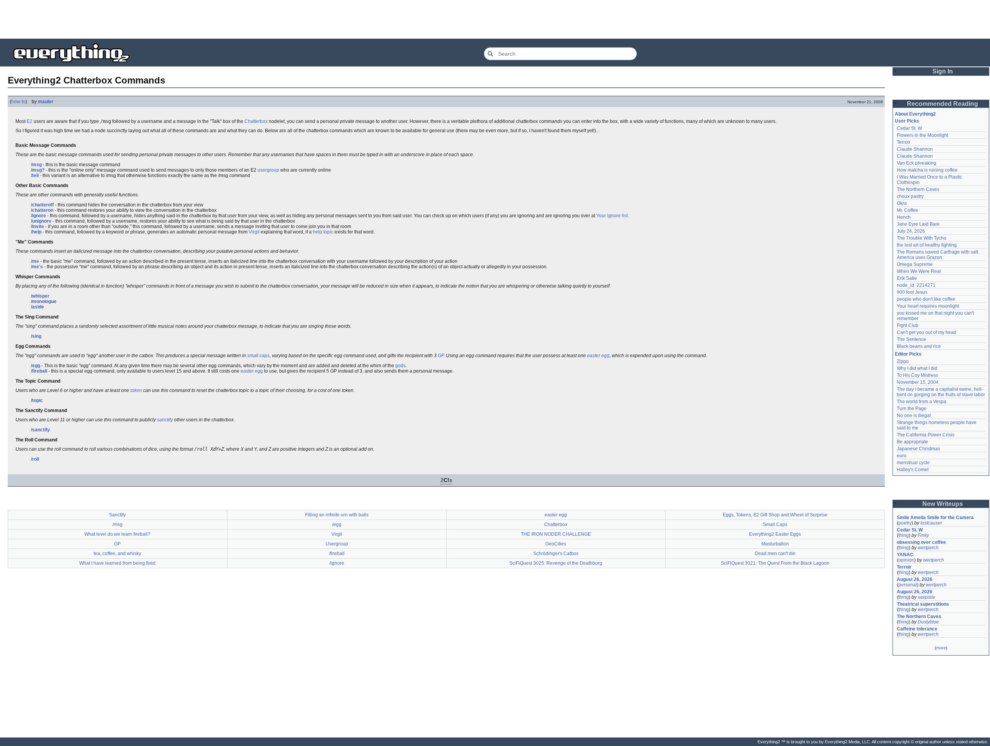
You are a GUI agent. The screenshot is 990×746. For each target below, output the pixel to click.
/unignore (41, 221)
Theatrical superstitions (923, 604)
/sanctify (40, 430)
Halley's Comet (913, 469)
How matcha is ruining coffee (927, 170)
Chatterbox (256, 121)
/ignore (38, 215)
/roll (35, 459)
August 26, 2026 (914, 579)
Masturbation (775, 544)
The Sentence (911, 339)
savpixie (926, 597)
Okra (902, 203)
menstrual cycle (913, 462)
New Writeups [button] (942, 504)
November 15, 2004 (918, 382)
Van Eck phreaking (916, 163)
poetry (904, 523)
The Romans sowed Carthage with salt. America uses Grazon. (938, 254)
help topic (323, 232)
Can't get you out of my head (926, 332)
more (941, 648)
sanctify (165, 419)
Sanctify (117, 515)
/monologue (43, 301)
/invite (37, 226)
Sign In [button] (942, 71)
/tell (35, 175)
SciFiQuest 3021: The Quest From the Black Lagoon (775, 563)
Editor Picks (908, 354)
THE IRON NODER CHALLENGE (556, 534)
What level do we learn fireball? (117, 534)
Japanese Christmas (918, 448)
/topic (37, 400)
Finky (923, 535)
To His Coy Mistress (917, 375)
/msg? (37, 170)
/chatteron (42, 210)
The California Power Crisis (925, 435)
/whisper (40, 296)
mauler (45, 101)
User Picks (907, 121)
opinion (906, 560)
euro (901, 455)
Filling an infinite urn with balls (337, 515)
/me (35, 261)
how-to (18, 101)
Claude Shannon (915, 149)
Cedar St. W (909, 128)
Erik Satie (907, 278)
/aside (37, 307)
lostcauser (931, 523)
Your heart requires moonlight (928, 306)
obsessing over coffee (921, 542)
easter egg (598, 355)
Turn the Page (912, 408)
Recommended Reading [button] (942, 103)
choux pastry (910, 196)
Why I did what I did (917, 368)
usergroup (268, 170)
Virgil (254, 232)
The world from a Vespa (921, 401)
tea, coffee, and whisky (117, 553)
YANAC (905, 554)
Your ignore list (612, 215)
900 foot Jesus (912, 292)
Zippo (903, 361)
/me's (37, 266)
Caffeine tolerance (917, 629)
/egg (35, 365)
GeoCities (555, 544)
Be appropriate (912, 442)
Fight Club (907, 325)
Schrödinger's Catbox (556, 553)
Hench (904, 217)
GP (441, 355)
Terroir (903, 142)
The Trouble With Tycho (921, 238)
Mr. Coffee (907, 210)
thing (903, 535)
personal (907, 585)
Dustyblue (928, 622)
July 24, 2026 (911, 231)
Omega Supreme (915, 264)
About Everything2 (915, 114)
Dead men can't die (775, 553)
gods (400, 365)
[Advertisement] (495, 19)
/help (36, 232)
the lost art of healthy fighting (927, 245)
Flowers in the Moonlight (922, 135)
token (136, 390)
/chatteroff (42, 205)
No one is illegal (914, 415)
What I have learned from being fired (117, 563)
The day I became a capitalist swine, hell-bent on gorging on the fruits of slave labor (941, 392)
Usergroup (337, 544)
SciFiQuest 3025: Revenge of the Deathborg (555, 563)
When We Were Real (919, 271)
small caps (258, 355)
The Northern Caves (918, 189)
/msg (36, 164)
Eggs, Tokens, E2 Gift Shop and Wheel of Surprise (775, 515)
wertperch (928, 547)
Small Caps (775, 524)
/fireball (39, 371)
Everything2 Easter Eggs (775, 534)
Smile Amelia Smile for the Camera (935, 517)
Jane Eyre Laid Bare (918, 224)
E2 (29, 121)
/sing (36, 336)
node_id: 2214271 (916, 285)
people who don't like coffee (926, 299)
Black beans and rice (919, 346)
